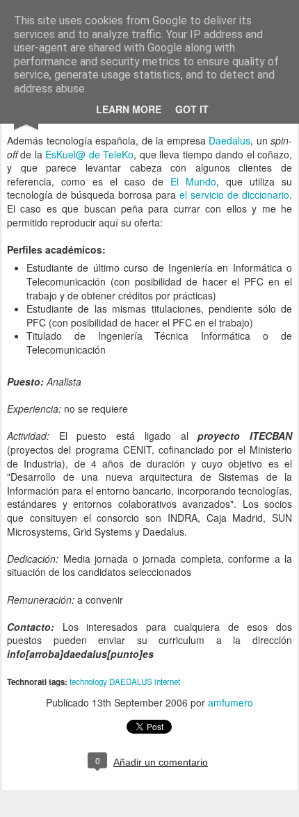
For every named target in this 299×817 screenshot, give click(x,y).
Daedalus (229, 140)
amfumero (230, 702)
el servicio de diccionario (234, 194)
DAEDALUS (130, 681)
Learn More (128, 109)
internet (167, 681)
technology (88, 681)
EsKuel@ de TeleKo (89, 154)
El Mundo (193, 181)
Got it (192, 109)
